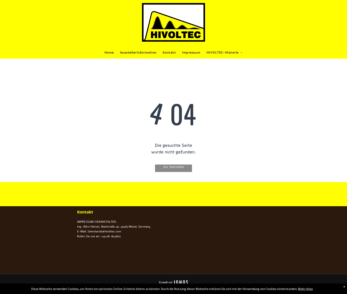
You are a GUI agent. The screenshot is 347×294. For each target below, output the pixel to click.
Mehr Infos (305, 289)
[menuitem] (109, 52)
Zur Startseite (173, 167)
